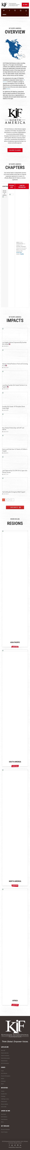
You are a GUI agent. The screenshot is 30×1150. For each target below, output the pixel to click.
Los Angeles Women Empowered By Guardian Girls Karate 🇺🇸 (14, 343)
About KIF (3, 1050)
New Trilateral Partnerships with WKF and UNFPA (13, 428)
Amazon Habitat (4, 1104)
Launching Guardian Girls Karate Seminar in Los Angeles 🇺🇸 (14, 386)
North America (4, 1116)
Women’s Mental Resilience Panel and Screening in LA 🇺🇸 (15, 364)
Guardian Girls (4, 1093)
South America (4, 1119)
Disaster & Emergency (5, 1076)
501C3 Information (5, 1063)
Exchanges (3, 1081)
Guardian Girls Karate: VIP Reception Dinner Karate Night (13, 407)
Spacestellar (3, 1106)
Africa (2, 1122)
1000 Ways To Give (5, 1099)
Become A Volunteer (5, 1129)
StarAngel (3, 1096)
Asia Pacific (3, 1114)
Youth (2, 1070)
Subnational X (4, 1101)
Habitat (2, 1078)
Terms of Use (18, 1147)
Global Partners (4, 1060)
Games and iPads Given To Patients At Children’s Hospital (14, 450)
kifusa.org (19, 252)
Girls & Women (4, 1073)
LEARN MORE (15, 646)
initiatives (8, 88)
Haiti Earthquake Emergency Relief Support (13, 492)
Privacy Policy (12, 1147)
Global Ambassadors (5, 1058)
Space (2, 1083)
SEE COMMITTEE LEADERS (15, 150)
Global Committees (5, 1055)
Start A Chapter (4, 1132)
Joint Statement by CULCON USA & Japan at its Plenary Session (14, 471)
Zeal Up (2, 1091)
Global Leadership (4, 1053)
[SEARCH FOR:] (15, 14)
